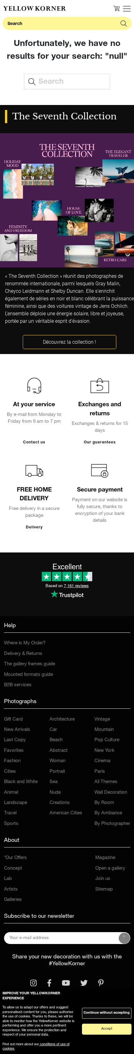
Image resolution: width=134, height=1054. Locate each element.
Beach (56, 740)
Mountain (104, 729)
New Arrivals (17, 729)
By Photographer (112, 824)
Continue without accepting (107, 1013)
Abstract (59, 750)
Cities (10, 771)
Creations (60, 803)
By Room (104, 803)
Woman (57, 761)
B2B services (17, 685)
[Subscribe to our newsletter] (124, 938)
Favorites (14, 750)
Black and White (21, 782)
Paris (99, 771)
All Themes (105, 782)
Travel (10, 813)
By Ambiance (108, 813)
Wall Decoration (110, 792)
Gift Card (13, 719)
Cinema (102, 761)
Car (53, 729)
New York (104, 750)
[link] (34, 8)
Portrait (57, 771)
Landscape (15, 803)
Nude (55, 792)
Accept (106, 1029)
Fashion (12, 761)
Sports (11, 824)
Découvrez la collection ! (69, 342)
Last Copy (15, 740)
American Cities (66, 813)
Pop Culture (106, 740)
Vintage (102, 719)
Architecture (62, 719)
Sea (54, 782)
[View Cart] (117, 8)
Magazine (105, 858)
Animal (11, 792)
